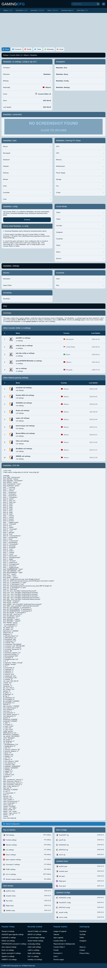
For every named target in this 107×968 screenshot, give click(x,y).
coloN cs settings (33, 950)
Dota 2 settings (11, 854)
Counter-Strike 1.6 (16, 55)
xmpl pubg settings (34, 944)
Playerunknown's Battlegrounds (64, 944)
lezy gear (62, 876)
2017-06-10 (47, 100)
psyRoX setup (10, 891)
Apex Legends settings (13, 859)
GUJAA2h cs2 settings (24, 403)
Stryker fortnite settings (35, 941)
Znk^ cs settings (33, 956)
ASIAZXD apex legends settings (13, 934)
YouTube (82, 934)
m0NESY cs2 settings (9, 959)
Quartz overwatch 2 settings (11, 953)
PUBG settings (10, 869)
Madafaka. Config (62, 81)
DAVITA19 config (64, 907)
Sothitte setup (10, 910)
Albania (26, 55)
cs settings (19, 340)
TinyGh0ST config (65, 902)
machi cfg (62, 854)
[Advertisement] (53, 28)
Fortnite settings (11, 840)
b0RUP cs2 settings (34, 934)
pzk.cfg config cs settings (25, 353)
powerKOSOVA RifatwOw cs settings (29, 361)
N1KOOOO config (65, 897)
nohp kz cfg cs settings (24, 345)
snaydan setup (11, 896)
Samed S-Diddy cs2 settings (37, 931)
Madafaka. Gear (61, 67)
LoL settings (10, 850)
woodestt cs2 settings (24, 387)
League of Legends (60, 931)
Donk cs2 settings (8, 950)
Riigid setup (10, 905)
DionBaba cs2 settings (24, 448)
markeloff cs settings (9, 937)
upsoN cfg (62, 840)
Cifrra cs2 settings (22, 441)
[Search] (98, 4)
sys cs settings (21, 368)
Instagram (83, 941)
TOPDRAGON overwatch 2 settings (14, 944)
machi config (63, 917)
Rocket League (59, 959)
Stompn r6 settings (8, 931)
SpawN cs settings (8, 956)
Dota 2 (56, 956)
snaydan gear (63, 871)
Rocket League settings (13, 879)
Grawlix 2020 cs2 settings (25, 395)
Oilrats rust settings (8, 941)
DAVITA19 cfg (63, 850)
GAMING (13, 4)
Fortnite (56, 950)
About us (83, 947)
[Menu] (103, 4)
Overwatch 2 (58, 953)
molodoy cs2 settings (35, 959)
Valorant (56, 934)
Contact (82, 950)
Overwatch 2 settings (13, 864)
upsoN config (63, 912)
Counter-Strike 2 (59, 947)
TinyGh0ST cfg (64, 835)
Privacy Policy (84, 953)
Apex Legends (58, 937)
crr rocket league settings (36, 937)
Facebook (83, 931)
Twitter (82, 937)
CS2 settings (10, 835)
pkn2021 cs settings (23, 338)
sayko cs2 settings (22, 418)
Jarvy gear (62, 886)
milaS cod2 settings (34, 947)
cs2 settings (20, 390)
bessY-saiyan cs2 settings (25, 426)
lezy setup (9, 901)
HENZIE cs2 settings (23, 456)
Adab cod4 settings (34, 953)
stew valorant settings (9, 947)
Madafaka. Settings (63, 87)
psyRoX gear (63, 866)
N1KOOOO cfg (64, 845)
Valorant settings (11, 845)
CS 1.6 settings (11, 874)
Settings (5, 55)
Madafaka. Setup (62, 74)
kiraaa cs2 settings (22, 410)
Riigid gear (62, 881)
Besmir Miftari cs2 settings (25, 433)
